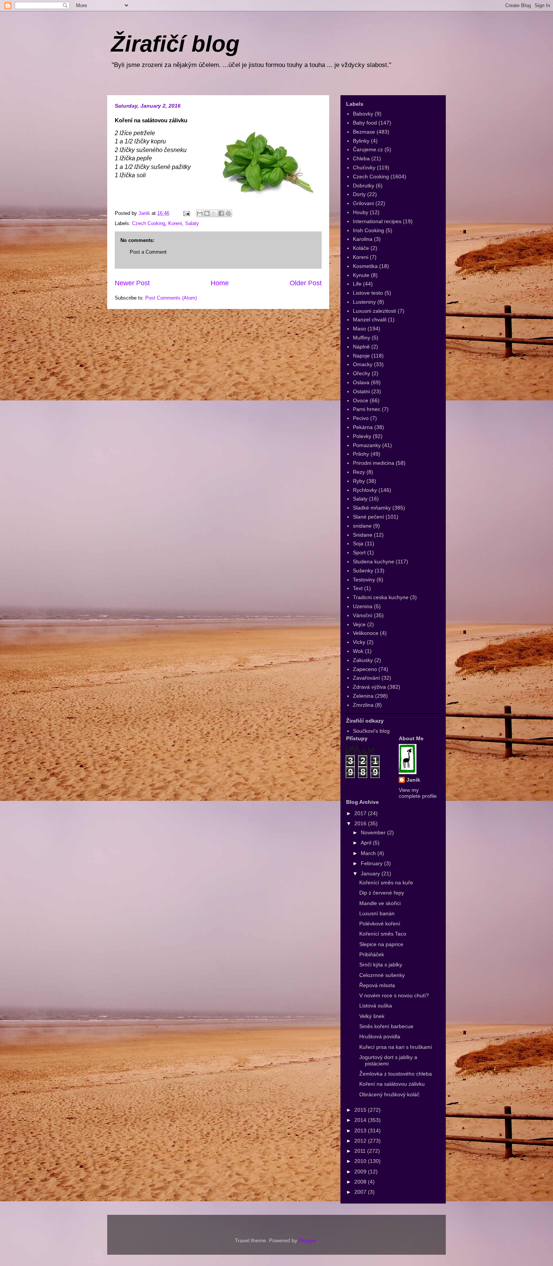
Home (220, 283)
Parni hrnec (366, 409)
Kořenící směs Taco (382, 934)
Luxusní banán (377, 913)
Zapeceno (365, 669)
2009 (361, 1172)
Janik (413, 780)
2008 (361, 1182)
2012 (361, 1141)
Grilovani (363, 203)
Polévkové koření (379, 924)
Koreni (175, 223)
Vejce (359, 624)
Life (357, 284)
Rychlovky (365, 490)
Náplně (361, 347)
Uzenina (362, 606)
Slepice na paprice (381, 944)
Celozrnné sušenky (382, 975)
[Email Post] (186, 213)
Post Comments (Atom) (171, 298)
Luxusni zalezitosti (374, 311)
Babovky (363, 114)
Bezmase (364, 132)
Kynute (361, 275)
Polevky (362, 436)
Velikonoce (365, 633)
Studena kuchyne (373, 561)
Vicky (359, 642)
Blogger (308, 1240)
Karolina (362, 239)
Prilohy (361, 454)
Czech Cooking (148, 223)
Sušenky (363, 571)
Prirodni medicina (373, 463)
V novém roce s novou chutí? (394, 995)
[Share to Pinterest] (228, 213)
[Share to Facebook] (221, 213)
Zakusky (363, 660)
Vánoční (362, 615)
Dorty (359, 194)
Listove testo (368, 293)
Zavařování (366, 678)
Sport (359, 552)
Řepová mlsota (377, 985)
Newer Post (132, 283)
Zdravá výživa (369, 687)
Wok (358, 651)
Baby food (365, 123)
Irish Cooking (368, 230)
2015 (361, 1110)
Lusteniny (364, 302)
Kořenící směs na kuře (386, 883)
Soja (358, 543)
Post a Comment (148, 252)
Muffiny (361, 338)
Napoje (361, 356)
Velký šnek (371, 1016)
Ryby (359, 481)
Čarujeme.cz (368, 149)
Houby (360, 212)
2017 (361, 813)
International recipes (377, 221)
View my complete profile (418, 793)
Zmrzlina (363, 705)
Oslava (361, 382)
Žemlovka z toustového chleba (395, 1074)
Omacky (362, 364)
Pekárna (363, 427)
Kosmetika (365, 266)
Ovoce (360, 400)
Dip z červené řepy (381, 893)
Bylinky (361, 141)
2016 (361, 823)
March (369, 853)
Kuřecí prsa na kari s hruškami (395, 1047)
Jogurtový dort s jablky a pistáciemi (388, 1060)
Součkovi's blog (371, 731)
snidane (362, 526)
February (372, 863)
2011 (360, 1151)
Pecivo (361, 418)
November (374, 832)
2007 (361, 1192)
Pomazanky (367, 445)
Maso (359, 329)
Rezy (359, 472)
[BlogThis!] (207, 213)
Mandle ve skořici (380, 903)
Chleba (361, 158)
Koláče (361, 248)
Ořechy (361, 373)
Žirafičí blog (175, 43)
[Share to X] (214, 213)
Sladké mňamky (372, 508)
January (371, 873)
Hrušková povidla (379, 1036)
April (367, 843)
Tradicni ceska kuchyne (381, 597)
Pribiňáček (371, 954)
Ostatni (361, 391)
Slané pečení (368, 517)
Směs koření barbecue (386, 1026)
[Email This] (200, 213)
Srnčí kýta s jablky (380, 965)
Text (358, 588)
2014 (361, 1120)
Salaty (192, 223)
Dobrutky (363, 186)
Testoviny (364, 580)
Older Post (306, 283)
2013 (361, 1131)
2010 (361, 1161)
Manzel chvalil (369, 319)
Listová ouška (375, 1006)
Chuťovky (364, 167)
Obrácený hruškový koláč (389, 1094)
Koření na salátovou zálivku (392, 1084)
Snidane (362, 535)
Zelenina (363, 696)
